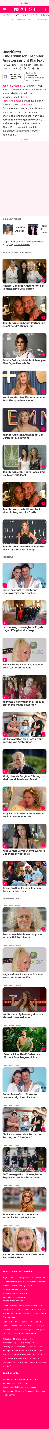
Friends (28, 104)
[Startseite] (24, 9)
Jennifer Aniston (12, 85)
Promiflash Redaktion (31, 64)
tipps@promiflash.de (18, 244)
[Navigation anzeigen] (4, 9)
